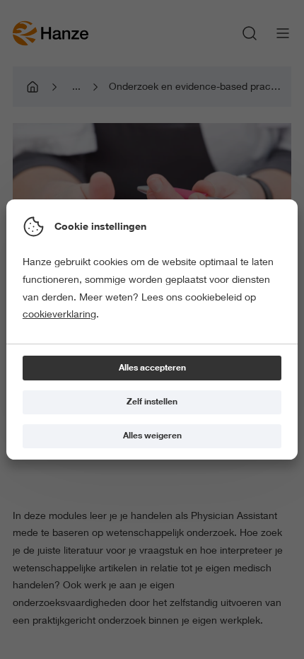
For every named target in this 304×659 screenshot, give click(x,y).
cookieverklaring (59, 314)
